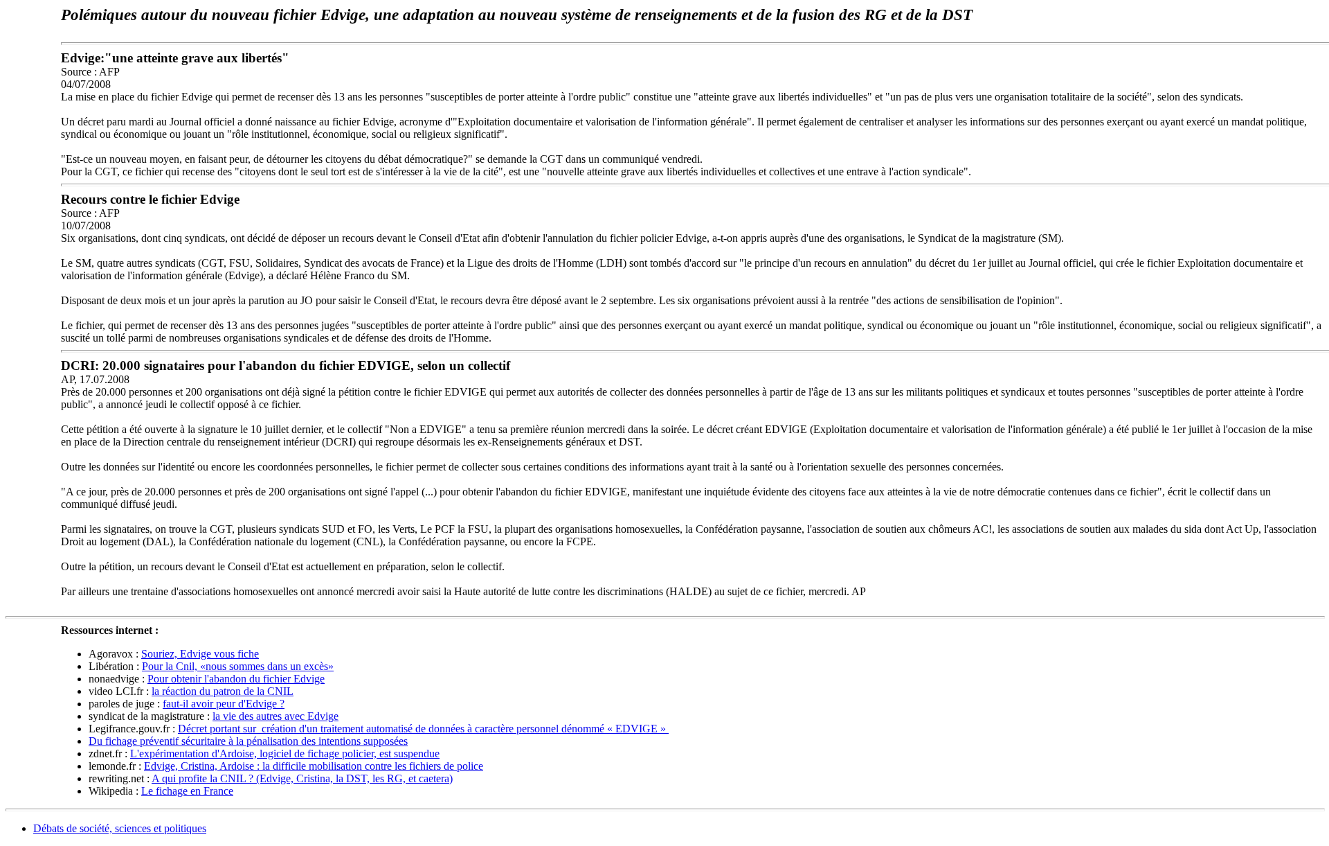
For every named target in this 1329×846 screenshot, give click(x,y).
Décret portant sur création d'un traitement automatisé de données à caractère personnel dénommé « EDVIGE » (423, 728)
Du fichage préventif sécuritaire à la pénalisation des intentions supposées (248, 741)
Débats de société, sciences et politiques (119, 828)
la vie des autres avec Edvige (275, 716)
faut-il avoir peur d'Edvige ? (223, 704)
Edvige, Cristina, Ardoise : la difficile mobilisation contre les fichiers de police (313, 766)
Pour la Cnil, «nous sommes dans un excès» (238, 666)
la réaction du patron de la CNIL (222, 691)
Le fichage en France (187, 791)
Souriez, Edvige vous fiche (200, 654)
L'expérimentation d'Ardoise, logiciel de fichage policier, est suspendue (285, 753)
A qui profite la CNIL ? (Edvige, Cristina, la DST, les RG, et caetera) (302, 778)
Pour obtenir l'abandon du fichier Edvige (236, 679)
